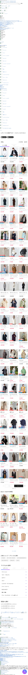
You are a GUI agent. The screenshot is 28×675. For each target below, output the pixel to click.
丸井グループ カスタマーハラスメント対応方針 (7, 652)
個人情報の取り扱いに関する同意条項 (6, 651)
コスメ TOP (2, 88)
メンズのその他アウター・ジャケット (8, 605)
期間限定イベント (2, 24)
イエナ (18, 560)
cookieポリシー (2, 653)
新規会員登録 (2, 642)
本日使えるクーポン (3, 22)
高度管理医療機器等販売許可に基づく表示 (6, 656)
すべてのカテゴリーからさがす (5, 20)
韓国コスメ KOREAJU (3, 88)
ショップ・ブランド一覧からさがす (5, 21)
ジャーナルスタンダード (21, 557)
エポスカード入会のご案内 (4, 643)
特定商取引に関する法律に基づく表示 (6, 654)
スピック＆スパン (5, 560)
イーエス (3, 557)
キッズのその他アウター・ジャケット (8, 607)
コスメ (1, 87)
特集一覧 (1, 25)
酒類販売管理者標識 (3, 655)
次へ (18, 485)
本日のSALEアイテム (3, 23)
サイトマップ (2, 657)
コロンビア (12, 560)
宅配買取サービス (2, 658)
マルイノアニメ (2, 19)
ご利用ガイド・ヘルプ (3, 28)
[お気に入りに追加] (8, 495)
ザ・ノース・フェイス (11, 557)
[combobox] (12, 3)
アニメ (1, 130)
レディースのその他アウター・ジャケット (9, 603)
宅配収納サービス (2, 659)
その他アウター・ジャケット (15, 612)
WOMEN (1, 85)
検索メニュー (2, 26)
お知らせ (1, 29)
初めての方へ (2, 28)
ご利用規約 (1, 650)
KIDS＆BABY (2, 86)
